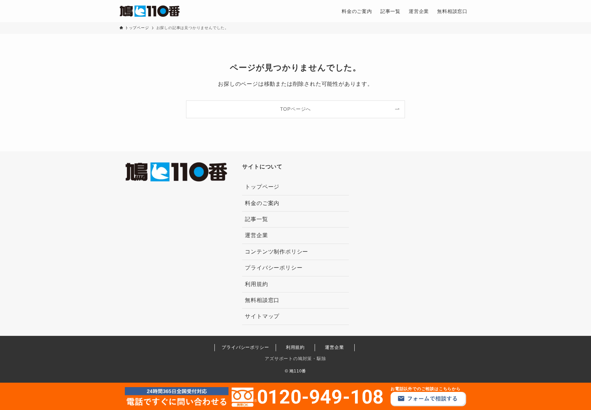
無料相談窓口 (262, 300)
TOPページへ (295, 109)
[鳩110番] (149, 11)
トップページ (262, 187)
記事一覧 (256, 219)
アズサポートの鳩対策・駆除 (295, 358)
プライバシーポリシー (273, 268)
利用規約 (256, 284)
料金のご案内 (262, 203)
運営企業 (256, 235)
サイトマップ (262, 316)
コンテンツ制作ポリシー (276, 252)
